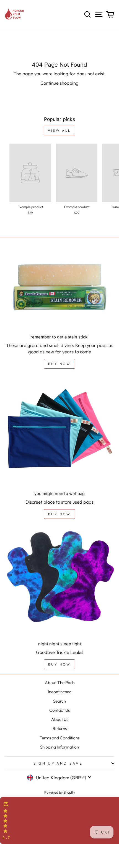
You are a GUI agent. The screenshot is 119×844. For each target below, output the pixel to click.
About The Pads (59, 682)
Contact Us (59, 710)
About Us (59, 719)
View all (59, 130)
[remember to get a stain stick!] (59, 289)
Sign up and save (58, 763)
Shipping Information (59, 747)
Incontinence (59, 691)
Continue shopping (59, 83)
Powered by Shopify (59, 792)
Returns (60, 728)
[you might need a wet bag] (59, 432)
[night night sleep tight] (59, 582)
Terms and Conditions (59, 738)
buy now (59, 364)
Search (59, 701)
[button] (59, 820)
